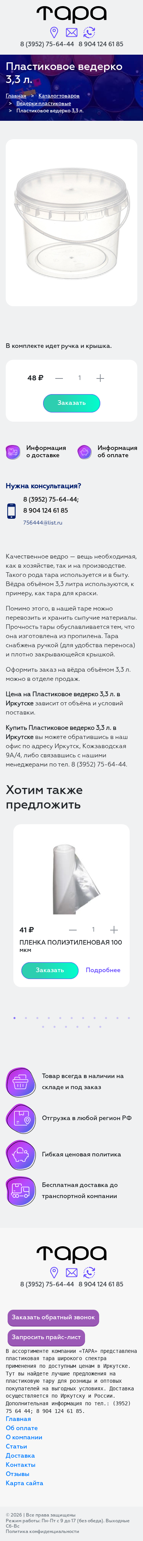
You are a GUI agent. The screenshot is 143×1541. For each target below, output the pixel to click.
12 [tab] (43, 1027)
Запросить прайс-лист (46, 1338)
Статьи (16, 1447)
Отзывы (17, 1474)
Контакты (20, 1465)
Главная (18, 1419)
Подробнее (103, 971)
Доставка (20, 1456)
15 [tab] (77, 1027)
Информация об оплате (117, 452)
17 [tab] (100, 1027)
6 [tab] (72, 1018)
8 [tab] (94, 1018)
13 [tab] (54, 1027)
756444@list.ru (43, 523)
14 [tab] (66, 1027)
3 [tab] (37, 1018)
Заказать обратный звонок (53, 1318)
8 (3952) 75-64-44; (51, 500)
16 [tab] (89, 1027)
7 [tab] (83, 1018)
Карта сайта (24, 1484)
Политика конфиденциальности (42, 1532)
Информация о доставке (46, 452)
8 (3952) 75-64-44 (47, 45)
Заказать (72, 403)
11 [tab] (129, 1018)
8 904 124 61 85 (101, 45)
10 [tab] (117, 1018)
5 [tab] (60, 1018)
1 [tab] (14, 1018)
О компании (24, 1438)
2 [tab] (26, 1018)
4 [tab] (49, 1018)
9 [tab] (106, 1018)
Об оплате (22, 1429)
